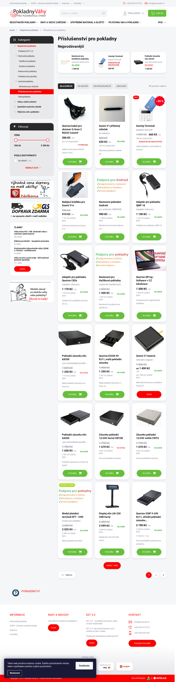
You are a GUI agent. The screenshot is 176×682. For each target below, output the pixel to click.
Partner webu (88, 657)
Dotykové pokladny (27, 66)
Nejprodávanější (102, 86)
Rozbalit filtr (31, 168)
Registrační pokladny (26, 46)
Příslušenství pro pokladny (29, 92)
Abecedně (121, 86)
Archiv (22, 269)
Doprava (65, 3)
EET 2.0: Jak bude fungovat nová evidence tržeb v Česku (100, 629)
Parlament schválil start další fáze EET (102, 636)
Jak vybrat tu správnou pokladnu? (62, 621)
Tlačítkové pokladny (27, 61)
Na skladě (24, 161)
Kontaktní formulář (142, 643)
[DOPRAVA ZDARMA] (75, 497)
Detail (149, 394)
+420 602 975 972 (142, 627)
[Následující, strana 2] (156, 575)
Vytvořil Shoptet (138, 678)
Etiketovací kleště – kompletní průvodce (31, 241)
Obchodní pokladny (26, 56)
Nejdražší (83, 86)
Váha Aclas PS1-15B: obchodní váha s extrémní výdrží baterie (30, 233)
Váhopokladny (24, 97)
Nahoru (69, 575)
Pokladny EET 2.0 (25, 51)
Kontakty (77, 3)
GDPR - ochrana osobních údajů (44, 3)
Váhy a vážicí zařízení (26, 102)
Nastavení (15, 673)
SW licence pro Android (28, 86)
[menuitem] (24, 22)
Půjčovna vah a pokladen (28, 112)
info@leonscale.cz (142, 622)
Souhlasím (84, 665)
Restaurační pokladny (27, 71)
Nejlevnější (66, 86)
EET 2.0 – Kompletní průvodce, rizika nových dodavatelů (101, 622)
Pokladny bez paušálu (27, 76)
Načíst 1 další (112, 565)
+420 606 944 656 (142, 633)
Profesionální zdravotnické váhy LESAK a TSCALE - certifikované (31, 249)
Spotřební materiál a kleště (29, 107)
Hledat (103, 13)
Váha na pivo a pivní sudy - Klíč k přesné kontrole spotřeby (31, 259)
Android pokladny (25, 81)
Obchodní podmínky (18, 3)
